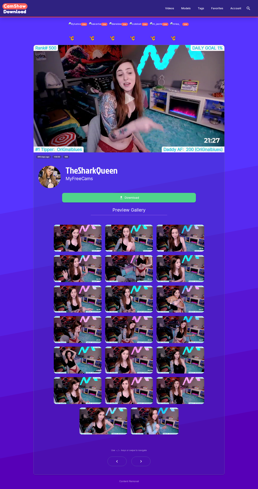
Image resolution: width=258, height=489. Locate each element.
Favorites (217, 8)
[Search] (248, 8)
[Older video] (117, 462)
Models (186, 8)
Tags (201, 8)
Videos (169, 8)
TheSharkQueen (92, 171)
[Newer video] (140, 462)
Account (235, 8)
